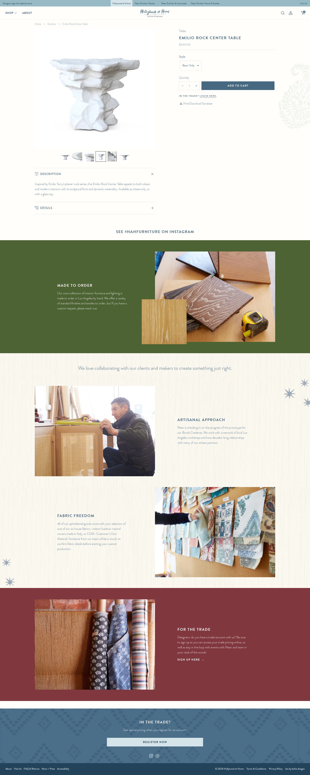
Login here (208, 96)
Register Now (155, 742)
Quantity (184, 78)
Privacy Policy (275, 769)
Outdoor (51, 24)
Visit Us (18, 769)
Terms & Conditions (256, 769)
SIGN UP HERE (188, 660)
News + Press (48, 769)
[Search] (283, 13)
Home (38, 24)
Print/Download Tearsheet (197, 104)
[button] (65, 156)
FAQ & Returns (31, 769)
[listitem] (16, 3)
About (27, 13)
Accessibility (63, 769)
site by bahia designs (295, 769)
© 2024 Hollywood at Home (229, 769)
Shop (9, 13)
